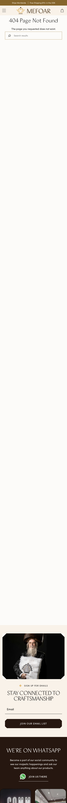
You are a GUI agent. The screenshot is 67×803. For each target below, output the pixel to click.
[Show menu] (4, 10)
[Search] (9, 35)
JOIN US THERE (38, 776)
